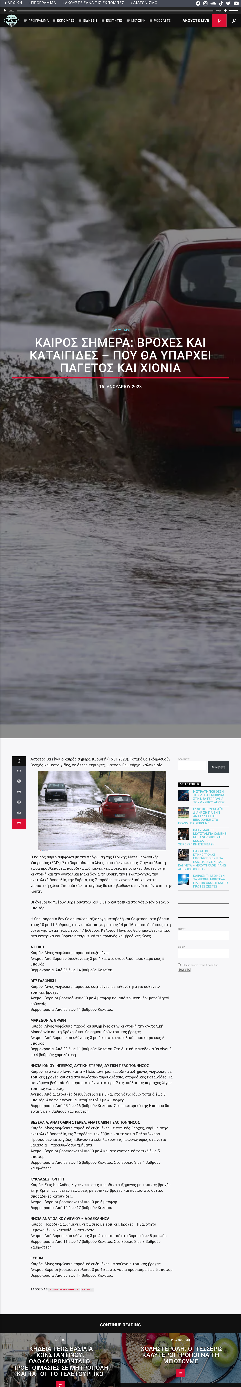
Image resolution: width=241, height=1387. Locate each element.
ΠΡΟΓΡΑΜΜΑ (43, 3)
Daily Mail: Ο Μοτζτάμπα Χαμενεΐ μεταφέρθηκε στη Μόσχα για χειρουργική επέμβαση (202, 909)
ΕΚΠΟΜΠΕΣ (66, 20)
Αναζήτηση (184, 831)
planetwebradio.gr (64, 1362)
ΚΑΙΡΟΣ (116, 363)
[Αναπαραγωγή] (5, 10)
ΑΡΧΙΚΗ (15, 3)
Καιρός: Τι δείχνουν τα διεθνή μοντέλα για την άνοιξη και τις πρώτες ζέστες (211, 953)
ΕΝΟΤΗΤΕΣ (114, 20)
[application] (120, 10)
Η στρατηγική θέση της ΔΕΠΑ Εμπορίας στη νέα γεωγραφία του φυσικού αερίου (209, 869)
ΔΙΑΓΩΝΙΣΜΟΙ (146, 3)
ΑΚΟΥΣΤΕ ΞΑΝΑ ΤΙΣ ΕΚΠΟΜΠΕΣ (94, 3)
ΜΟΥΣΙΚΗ (138, 20)
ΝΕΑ (126, 363)
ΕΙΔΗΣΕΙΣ (90, 20)
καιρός (87, 1362)
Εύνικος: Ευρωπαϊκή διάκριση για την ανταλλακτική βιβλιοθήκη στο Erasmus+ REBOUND (201, 888)
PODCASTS (162, 20)
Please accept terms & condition (200, 1037)
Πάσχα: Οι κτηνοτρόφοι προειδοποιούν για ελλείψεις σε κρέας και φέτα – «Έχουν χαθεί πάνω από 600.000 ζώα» (202, 932)
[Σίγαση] (225, 10)
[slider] (234, 10)
